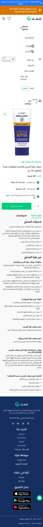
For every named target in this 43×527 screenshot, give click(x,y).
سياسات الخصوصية (23, 523)
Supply (21, 477)
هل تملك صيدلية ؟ (21, 449)
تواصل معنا (29, 71)
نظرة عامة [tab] (36, 215)
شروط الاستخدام (36, 523)
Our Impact (21, 438)
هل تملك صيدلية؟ (24, 77)
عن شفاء (30, 60)
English (25, 88)
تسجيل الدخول (25, 27)
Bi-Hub (21, 481)
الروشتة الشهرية (21, 464)
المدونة (31, 65)
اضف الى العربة (17, 206)
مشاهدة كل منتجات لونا (31, 162)
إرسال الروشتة (21, 460)
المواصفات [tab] (21, 215)
